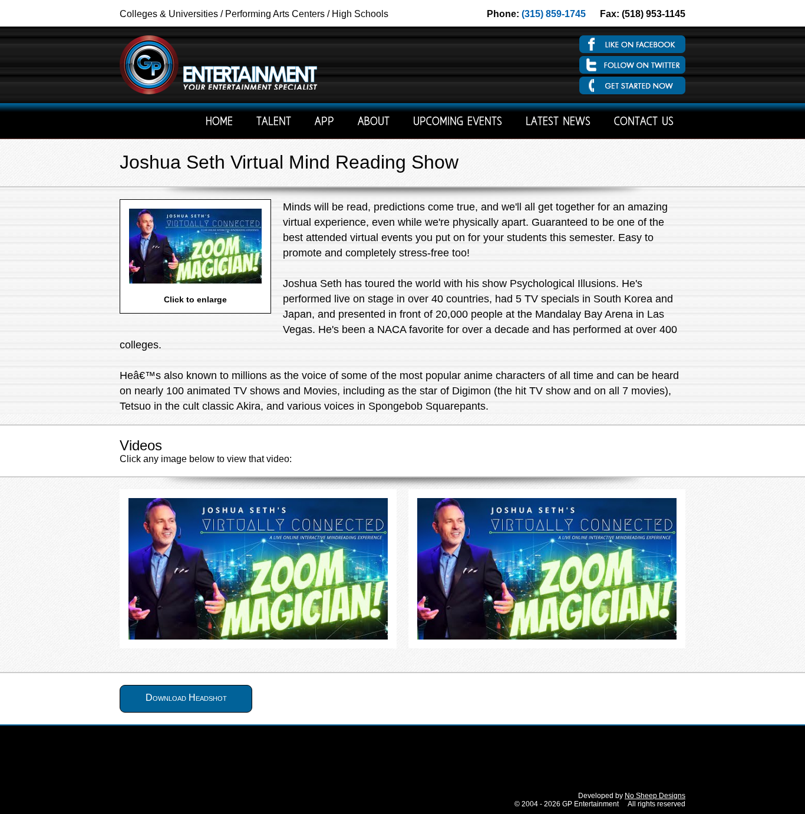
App (324, 122)
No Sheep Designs (655, 796)
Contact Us (644, 122)
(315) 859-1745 (554, 14)
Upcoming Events (457, 122)
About (374, 122)
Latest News (558, 122)
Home (219, 122)
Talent (273, 122)
